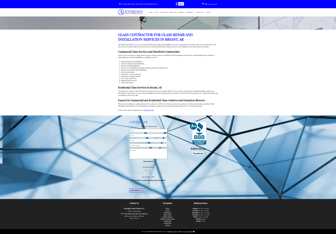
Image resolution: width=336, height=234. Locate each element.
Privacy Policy (178, 231)
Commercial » (200, 12)
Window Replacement (167, 219)
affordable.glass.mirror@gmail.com (136, 213)
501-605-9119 (136, 211)
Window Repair (167, 217)
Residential (167, 221)
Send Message (136, 190)
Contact (208, 12)
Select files (148, 170)
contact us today (149, 110)
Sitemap (170, 231)
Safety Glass (173, 12)
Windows (181, 12)
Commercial (167, 223)
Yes (149, 185)
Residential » (190, 12)
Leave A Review (188, 231)
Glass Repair (164, 12)
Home (151, 12)
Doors (156, 12)
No (149, 183)
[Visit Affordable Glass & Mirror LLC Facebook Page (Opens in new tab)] (194, 231)
